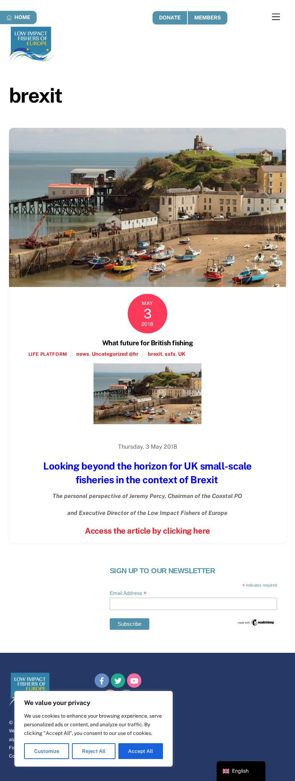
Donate (170, 17)
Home (21, 17)
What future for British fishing (147, 343)
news (82, 354)
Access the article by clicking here (147, 530)
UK (181, 354)
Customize (46, 751)
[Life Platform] (31, 58)
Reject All (93, 751)
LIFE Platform (47, 354)
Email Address (128, 593)
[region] (93, 729)
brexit (155, 354)
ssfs (170, 354)
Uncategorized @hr (115, 354)
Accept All (140, 751)
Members (207, 17)
